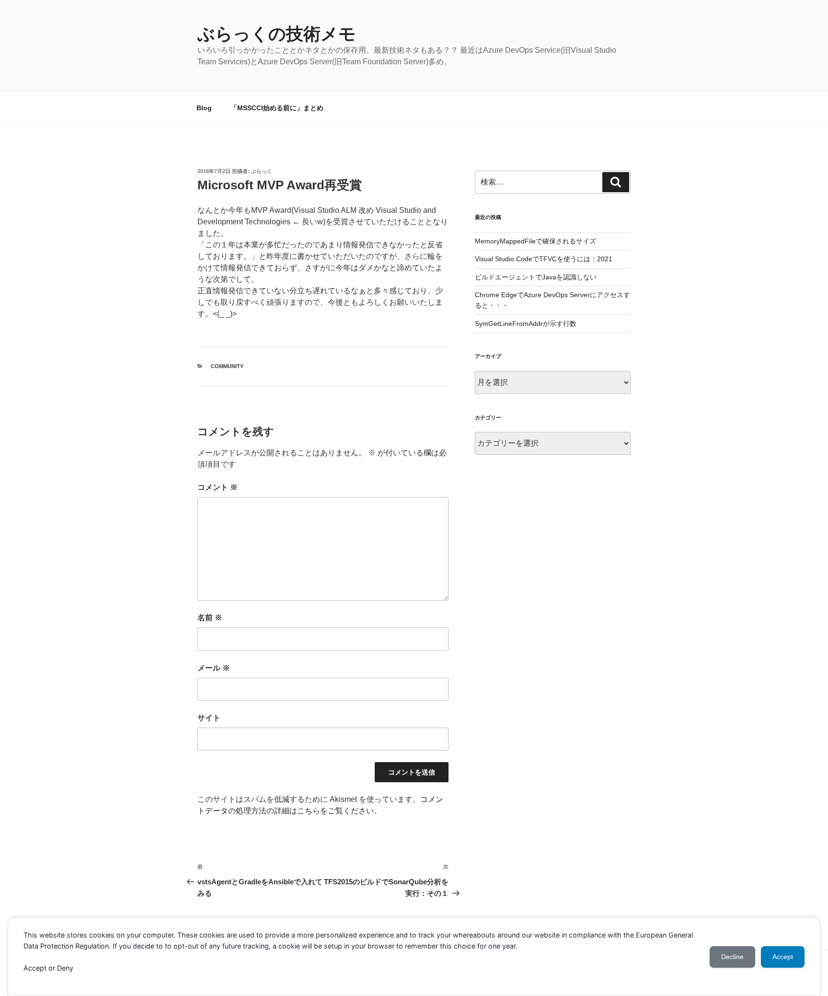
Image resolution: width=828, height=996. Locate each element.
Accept (782, 957)
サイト (208, 718)
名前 (209, 618)
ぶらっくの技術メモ (276, 34)
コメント (217, 487)
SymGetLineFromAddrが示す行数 (525, 323)
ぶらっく (261, 171)
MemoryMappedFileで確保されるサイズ (535, 241)
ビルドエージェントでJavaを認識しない (536, 277)
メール (213, 668)
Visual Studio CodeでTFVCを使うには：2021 (543, 259)
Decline (732, 957)
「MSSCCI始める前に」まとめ (276, 108)
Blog (204, 108)
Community (227, 366)
